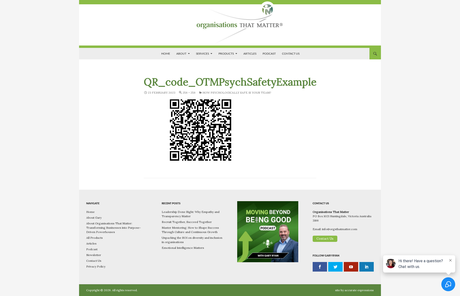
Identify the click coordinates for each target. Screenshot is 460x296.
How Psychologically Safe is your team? (236, 92)
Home (165, 53)
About (181, 53)
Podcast (269, 53)
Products (226, 53)
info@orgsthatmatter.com (339, 229)
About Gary (94, 217)
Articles (249, 53)
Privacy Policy (95, 266)
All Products (94, 237)
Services (202, 53)
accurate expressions (359, 290)
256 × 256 (189, 92)
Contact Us (290, 53)
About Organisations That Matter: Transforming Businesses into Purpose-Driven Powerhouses (113, 228)
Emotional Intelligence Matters (183, 248)
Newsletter (93, 255)
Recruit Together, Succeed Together (187, 222)
